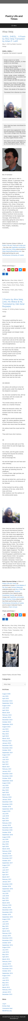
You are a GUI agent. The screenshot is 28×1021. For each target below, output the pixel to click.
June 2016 (5, 896)
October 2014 (6, 942)
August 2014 (6, 947)
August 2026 (6, 694)
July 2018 (5, 839)
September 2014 (7, 945)
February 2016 (6, 905)
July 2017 (5, 867)
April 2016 (5, 900)
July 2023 (5, 729)
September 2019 (7, 809)
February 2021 (6, 769)
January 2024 (6, 717)
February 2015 (6, 933)
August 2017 (6, 865)
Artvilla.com (22, 245)
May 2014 (5, 954)
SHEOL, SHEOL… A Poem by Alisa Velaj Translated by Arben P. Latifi (13, 38)
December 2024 (7, 701)
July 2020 (5, 785)
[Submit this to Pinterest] (8, 269)
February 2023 (7, 741)
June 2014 (5, 952)
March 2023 (6, 738)
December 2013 (7, 966)
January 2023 (6, 743)
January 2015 (6, 935)
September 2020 (7, 781)
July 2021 (5, 757)
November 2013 (7, 968)
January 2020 (6, 799)
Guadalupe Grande (8, 595)
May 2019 (5, 818)
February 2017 (6, 879)
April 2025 (5, 698)
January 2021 (6, 771)
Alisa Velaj (13, 280)
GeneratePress (14, 1018)
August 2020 (6, 783)
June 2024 (5, 708)
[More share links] (24, 269)
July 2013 (5, 978)
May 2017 (5, 872)
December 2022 (7, 745)
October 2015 (6, 914)
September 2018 (7, 834)
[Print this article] (12, 269)
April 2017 (5, 874)
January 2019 (6, 825)
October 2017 (6, 860)
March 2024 (6, 712)
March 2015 (6, 931)
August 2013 (6, 975)
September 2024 (7, 703)
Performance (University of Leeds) (13, 255)
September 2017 (7, 863)
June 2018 (5, 842)
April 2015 (5, 928)
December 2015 (7, 910)
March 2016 (6, 903)
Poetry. (20, 290)
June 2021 (5, 759)
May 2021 (5, 762)
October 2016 (6, 886)
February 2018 (6, 851)
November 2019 (7, 804)
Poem (12, 290)
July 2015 (5, 921)
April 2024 (5, 710)
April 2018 (5, 846)
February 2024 (7, 715)
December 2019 (7, 802)
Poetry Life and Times (14, 17)
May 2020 (5, 790)
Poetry (4, 285)
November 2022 (7, 748)
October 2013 (6, 971)
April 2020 (5, 792)
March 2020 (6, 795)
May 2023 (5, 734)
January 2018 (6, 853)
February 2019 (6, 823)
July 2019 (5, 813)
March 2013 (6, 987)
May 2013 (5, 982)
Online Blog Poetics (12, 282)
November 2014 (7, 940)
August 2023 (6, 726)
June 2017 (5, 870)
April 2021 (5, 764)
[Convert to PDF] (16, 269)
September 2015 (7, 917)
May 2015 (5, 926)
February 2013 (6, 989)
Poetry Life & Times (13, 285)
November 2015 (7, 912)
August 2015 (6, 919)
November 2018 (7, 830)
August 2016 (6, 891)
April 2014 (5, 957)
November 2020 (7, 776)
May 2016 (5, 898)
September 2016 (7, 889)
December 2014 (7, 938)
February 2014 (6, 961)
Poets (22, 285)
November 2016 (7, 884)
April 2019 (5, 820)
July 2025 (5, 696)
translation (5, 292)
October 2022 (6, 750)
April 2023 (5, 736)
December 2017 (7, 856)
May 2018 (5, 844)
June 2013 (5, 980)
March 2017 (6, 877)
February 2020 (7, 797)
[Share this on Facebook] (3, 274)
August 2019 (6, 811)
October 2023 (6, 722)
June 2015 (5, 924)
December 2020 (7, 773)
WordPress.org (7, 1010)
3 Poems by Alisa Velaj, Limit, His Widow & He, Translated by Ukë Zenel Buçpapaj (13, 302)
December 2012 (7, 994)
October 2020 (6, 778)
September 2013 (7, 973)
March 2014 (6, 959)
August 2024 (6, 705)
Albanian (7, 280)
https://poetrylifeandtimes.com (12, 251)
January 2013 (6, 992)
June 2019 (5, 816)
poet (16, 290)
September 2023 (7, 724)
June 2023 (5, 731)
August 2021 (6, 755)
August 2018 (6, 837)
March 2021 (6, 766)
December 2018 (7, 827)
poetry (20, 635)
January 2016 (6, 907)
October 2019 (6, 806)
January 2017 (6, 881)
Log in (4, 1003)
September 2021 (7, 752)
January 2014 (6, 964)
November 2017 (7, 858)
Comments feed (7, 1008)
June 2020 (5, 788)
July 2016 (5, 893)
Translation (5, 287)
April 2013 (5, 985)
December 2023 (7, 719)
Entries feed (6, 1006)
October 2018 (6, 832)
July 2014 (5, 950)
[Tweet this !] (20, 269)
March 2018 (6, 849)
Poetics (21, 282)
